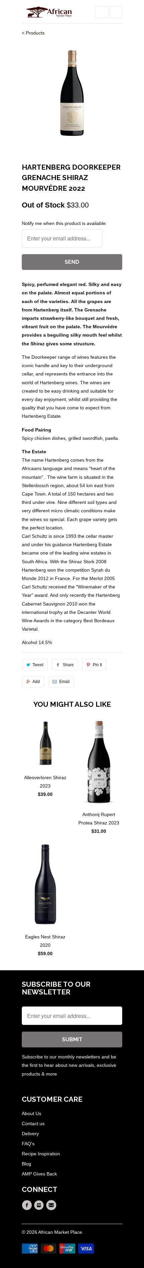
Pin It (97, 664)
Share (68, 664)
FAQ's (28, 1143)
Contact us (33, 1123)
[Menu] (102, 12)
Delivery (30, 1133)
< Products (33, 33)
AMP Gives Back (39, 1173)
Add (36, 681)
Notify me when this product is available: (64, 223)
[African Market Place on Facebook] (28, 1205)
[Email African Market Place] (52, 1205)
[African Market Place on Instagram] (40, 1205)
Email (64, 681)
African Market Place (60, 1232)
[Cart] (116, 12)
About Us (31, 1113)
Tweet (37, 664)
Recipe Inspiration (41, 1153)
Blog (26, 1163)
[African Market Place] (48, 14)
